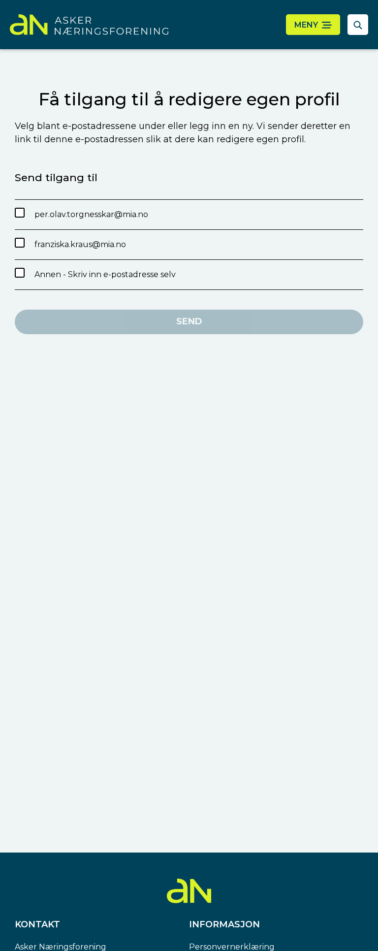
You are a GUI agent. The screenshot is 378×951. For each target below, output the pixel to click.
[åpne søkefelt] (357, 24)
